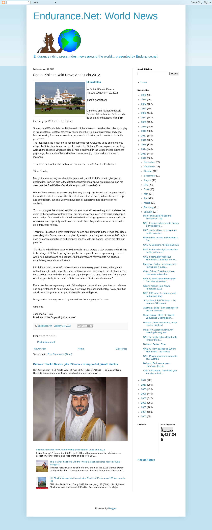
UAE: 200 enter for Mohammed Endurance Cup (159, 294)
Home (81, 348)
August (148, 180)
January (148, 211)
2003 (144, 416)
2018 (144, 131)
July (146, 184)
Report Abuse (146, 459)
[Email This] (79, 326)
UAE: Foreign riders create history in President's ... (161, 224)
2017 (144, 135)
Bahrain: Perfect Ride (154, 344)
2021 (144, 117)
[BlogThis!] (82, 326)
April (146, 198)
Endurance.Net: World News (95, 16)
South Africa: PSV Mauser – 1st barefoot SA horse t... (159, 302)
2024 (144, 104)
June (147, 189)
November (150, 166)
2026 (144, 95)
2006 (144, 402)
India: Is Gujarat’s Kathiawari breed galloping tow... (158, 331)
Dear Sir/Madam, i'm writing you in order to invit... (160, 372)
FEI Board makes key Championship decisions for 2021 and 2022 (70, 449)
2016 (144, 140)
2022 (144, 113)
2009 (144, 389)
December (150, 162)
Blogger (112, 508)
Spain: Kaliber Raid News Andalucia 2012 (156, 287)
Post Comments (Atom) (60, 354)
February (149, 207)
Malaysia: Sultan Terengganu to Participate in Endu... (159, 265)
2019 (144, 126)
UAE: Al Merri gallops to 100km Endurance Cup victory (159, 350)
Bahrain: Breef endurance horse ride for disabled (160, 324)
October (148, 171)
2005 (144, 407)
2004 (144, 412)
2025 (144, 99)
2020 (144, 122)
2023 (144, 108)
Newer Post (40, 348)
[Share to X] (85, 326)
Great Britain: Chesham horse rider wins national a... (159, 272)
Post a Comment (46, 342)
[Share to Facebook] (88, 326)
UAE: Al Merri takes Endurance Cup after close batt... (159, 280)
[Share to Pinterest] (91, 326)
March (147, 202)
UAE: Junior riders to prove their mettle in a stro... (160, 231)
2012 (144, 158)
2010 (144, 384)
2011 (144, 380)
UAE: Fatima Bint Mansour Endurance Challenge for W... (160, 258)
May (146, 193)
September (150, 175)
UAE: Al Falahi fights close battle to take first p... (160, 338)
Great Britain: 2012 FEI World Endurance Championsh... (158, 316)
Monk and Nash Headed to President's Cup (157, 217)
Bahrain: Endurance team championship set (156, 364)
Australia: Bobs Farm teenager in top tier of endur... (160, 309)
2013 (144, 153)
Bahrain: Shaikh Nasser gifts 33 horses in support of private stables (75, 364)
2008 (144, 393)
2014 (144, 149)
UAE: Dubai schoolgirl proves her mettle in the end (160, 251)
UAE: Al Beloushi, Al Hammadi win (161, 244)
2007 (144, 398)
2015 (144, 144)
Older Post (121, 348)
